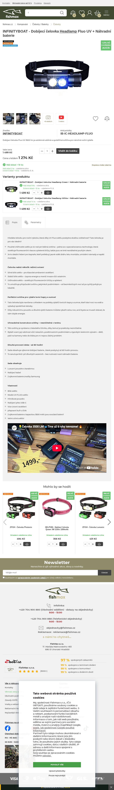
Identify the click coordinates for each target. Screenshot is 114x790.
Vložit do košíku (48, 193)
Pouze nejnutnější (57, 776)
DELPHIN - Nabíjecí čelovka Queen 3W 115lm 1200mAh (57, 528)
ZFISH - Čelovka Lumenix (93, 527)
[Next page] (109, 522)
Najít (62, 12)
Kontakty (6, 3)
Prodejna (38, 3)
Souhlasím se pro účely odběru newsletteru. (39, 578)
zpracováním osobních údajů (32, 578)
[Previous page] (5, 522)
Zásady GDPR (11, 700)
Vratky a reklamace (13, 704)
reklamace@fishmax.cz (66, 632)
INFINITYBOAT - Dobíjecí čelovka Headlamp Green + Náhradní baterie (53, 182)
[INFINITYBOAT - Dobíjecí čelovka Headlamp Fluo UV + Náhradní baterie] (57, 73)
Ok (111, 787)
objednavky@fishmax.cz (60, 628)
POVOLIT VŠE (57, 765)
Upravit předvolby (57, 771)
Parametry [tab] (36, 222)
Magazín (47, 3)
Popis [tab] (14, 222)
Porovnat (74, 15)
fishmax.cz (12, 13)
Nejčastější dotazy (13, 713)
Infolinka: (59, 606)
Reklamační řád (12, 709)
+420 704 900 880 (29, 610)
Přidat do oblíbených (95, 118)
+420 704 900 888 (41, 619)
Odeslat (104, 573)
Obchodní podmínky (14, 696)
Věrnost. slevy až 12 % (14, 692)
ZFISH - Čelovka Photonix (21, 527)
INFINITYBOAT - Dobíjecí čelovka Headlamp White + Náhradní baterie (53, 198)
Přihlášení (90, 13)
